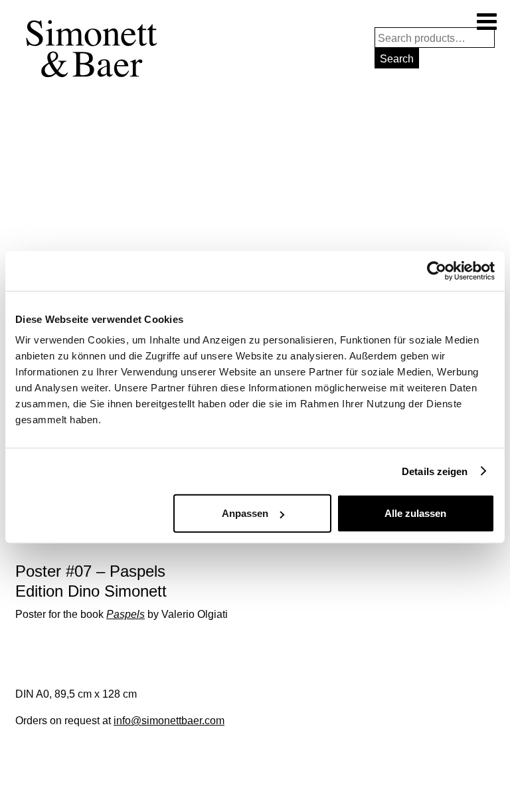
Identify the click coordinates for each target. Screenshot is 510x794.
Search (397, 58)
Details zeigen (435, 470)
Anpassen (245, 513)
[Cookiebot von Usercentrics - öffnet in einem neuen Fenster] (437, 270)
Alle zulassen (415, 513)
